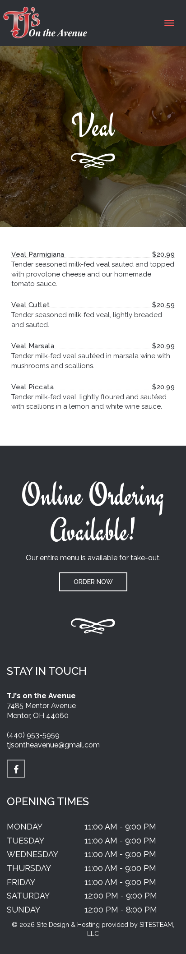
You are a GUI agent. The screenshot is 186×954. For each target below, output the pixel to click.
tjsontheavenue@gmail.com (53, 745)
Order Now (93, 581)
